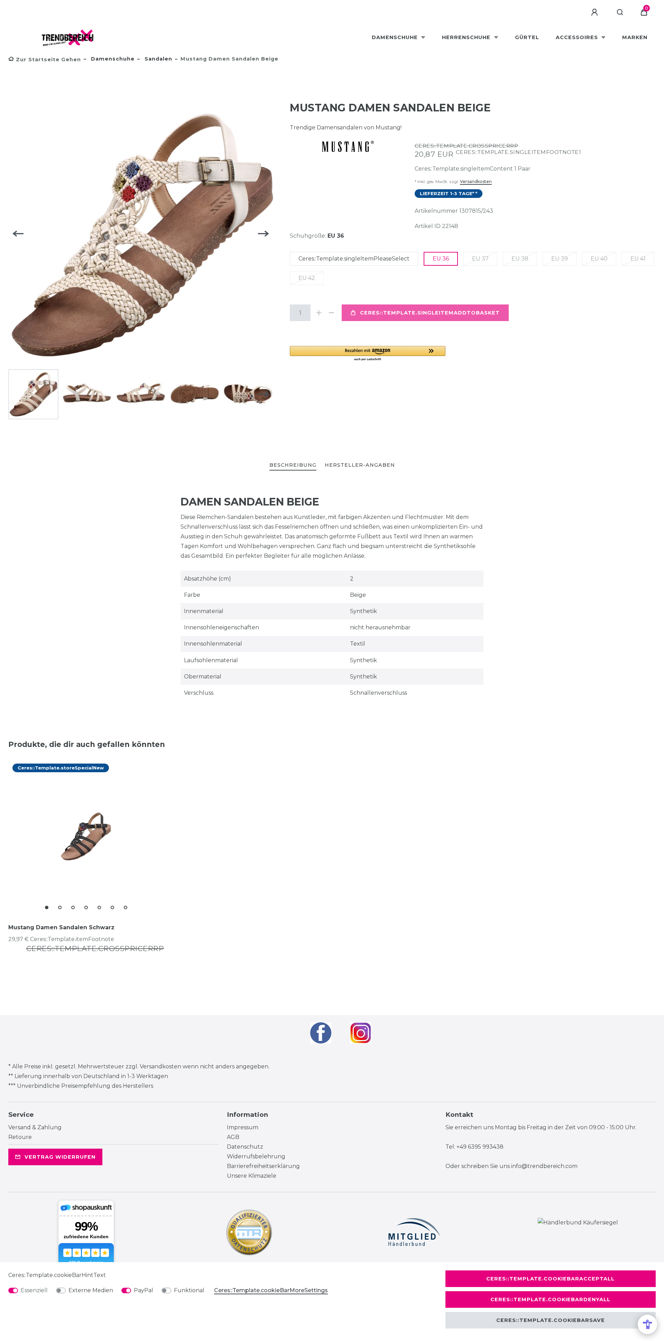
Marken (634, 37)
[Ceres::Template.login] (595, 12)
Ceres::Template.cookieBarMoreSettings (271, 1290)
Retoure (20, 1137)
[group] (86, 836)
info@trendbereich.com (544, 1166)
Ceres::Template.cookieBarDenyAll (550, 1299)
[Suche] (620, 12)
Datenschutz (245, 1146)
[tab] (293, 465)
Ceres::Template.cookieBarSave (550, 1320)
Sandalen (157, 59)
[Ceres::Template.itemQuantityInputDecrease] (331, 312)
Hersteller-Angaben (360, 465)
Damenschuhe (395, 37)
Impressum (242, 1127)
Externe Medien (90, 1290)
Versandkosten (476, 181)
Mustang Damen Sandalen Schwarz (61, 927)
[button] (367, 354)
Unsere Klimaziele (251, 1176)
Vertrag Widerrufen (60, 1157)
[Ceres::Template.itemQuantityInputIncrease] (319, 312)
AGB (233, 1137)
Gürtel (527, 37)
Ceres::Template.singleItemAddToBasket (430, 313)
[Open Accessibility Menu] (647, 1324)
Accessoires (578, 37)
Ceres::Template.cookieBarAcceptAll (550, 1279)
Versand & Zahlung (35, 1127)
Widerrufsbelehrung (256, 1156)
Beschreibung (292, 465)
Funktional (189, 1290)
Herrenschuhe (467, 37)
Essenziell (34, 1290)
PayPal (143, 1290)
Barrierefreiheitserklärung (263, 1166)
